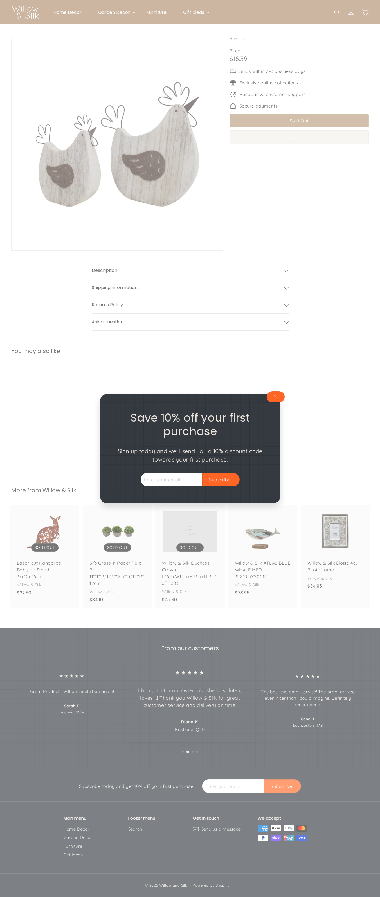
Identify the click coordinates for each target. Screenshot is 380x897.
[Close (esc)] (276, 396)
